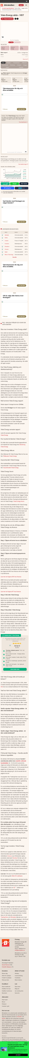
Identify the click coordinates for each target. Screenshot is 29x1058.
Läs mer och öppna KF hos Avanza (11, 591)
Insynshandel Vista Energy (10, 467)
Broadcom (7, 246)
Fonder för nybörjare (6, 977)
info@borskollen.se (20, 950)
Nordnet (15, 858)
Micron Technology (9, 254)
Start (3, 62)
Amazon (7, 249)
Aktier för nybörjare (17, 876)
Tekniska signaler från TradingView (14, 152)
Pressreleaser (16, 62)
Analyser (19, 65)
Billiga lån (17, 988)
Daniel (3, 1018)
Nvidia (6, 237)
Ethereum (4, 1004)
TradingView (4, 917)
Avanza (9, 856)
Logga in (21, 5)
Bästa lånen (17, 986)
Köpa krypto (5, 999)
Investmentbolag (19, 975)
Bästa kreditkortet (6, 986)
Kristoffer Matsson (6, 967)
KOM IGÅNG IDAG (14, 669)
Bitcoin (3, 1002)
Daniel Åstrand (6, 965)
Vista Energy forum (18, 501)
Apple (6, 252)
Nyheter (9, 62)
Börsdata (13, 917)
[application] (11, 174)
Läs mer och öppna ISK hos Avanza (11, 577)
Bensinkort (4, 993)
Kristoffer (19, 1016)
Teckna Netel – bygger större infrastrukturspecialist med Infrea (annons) (15, 8)
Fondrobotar (17, 977)
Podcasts (21, 67)
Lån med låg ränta (19, 991)
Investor (6, 240)
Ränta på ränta (5, 980)
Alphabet (7, 235)
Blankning (12, 65)
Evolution (7, 243)
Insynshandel (5, 65)
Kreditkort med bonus (7, 991)
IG (14, 887)
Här (2, 687)
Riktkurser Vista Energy (10, 456)
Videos (7, 67)
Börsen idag (4, 973)
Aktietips (17, 973)
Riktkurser (24, 62)
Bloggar (25, 65)
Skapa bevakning (8, 18)
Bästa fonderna (18, 980)
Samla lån (17, 993)
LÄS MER (18, 1055)
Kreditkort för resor (6, 988)
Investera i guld (5, 1006)
